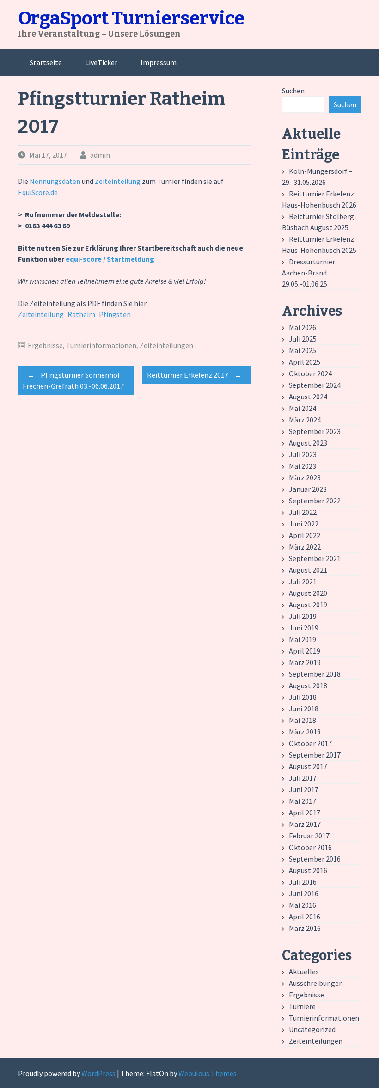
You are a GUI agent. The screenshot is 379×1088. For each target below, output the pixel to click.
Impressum (159, 62)
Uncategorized (312, 1029)
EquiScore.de (38, 192)
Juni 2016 (303, 893)
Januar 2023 (308, 489)
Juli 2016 (303, 881)
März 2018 (305, 731)
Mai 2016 (302, 905)
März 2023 (305, 477)
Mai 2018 (302, 720)
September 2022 (315, 500)
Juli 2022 (303, 512)
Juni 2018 (303, 708)
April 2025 (304, 362)
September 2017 (315, 754)
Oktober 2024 (310, 373)
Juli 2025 (303, 338)
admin (100, 154)
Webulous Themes (207, 1073)
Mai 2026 (302, 327)
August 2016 (308, 870)
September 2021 (315, 558)
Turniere (302, 1006)
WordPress (98, 1073)
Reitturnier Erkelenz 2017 (194, 374)
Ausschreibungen (316, 983)
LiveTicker (101, 62)
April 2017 (304, 812)
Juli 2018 (303, 697)
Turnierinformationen (101, 345)
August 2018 (308, 685)
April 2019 (304, 650)
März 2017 (305, 824)
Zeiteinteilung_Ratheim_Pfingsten (74, 314)
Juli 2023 (303, 454)
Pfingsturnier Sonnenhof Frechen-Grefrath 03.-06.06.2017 (73, 380)
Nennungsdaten (56, 181)
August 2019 (308, 604)
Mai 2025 (302, 350)
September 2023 (315, 431)
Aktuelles (304, 971)
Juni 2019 (303, 627)
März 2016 (305, 928)
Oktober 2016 (310, 847)
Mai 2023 (302, 466)
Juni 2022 (303, 523)
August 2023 (308, 442)
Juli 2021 (303, 581)
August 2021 (308, 570)
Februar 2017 (309, 835)
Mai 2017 (302, 801)
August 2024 (308, 396)
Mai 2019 (302, 639)
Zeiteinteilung (118, 181)
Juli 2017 (303, 777)
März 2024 (305, 419)
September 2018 (315, 673)
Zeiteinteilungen (166, 345)
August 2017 (308, 766)
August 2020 (308, 593)
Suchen (293, 90)
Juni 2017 (303, 789)
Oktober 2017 (310, 743)
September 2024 (315, 385)
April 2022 (304, 535)
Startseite (46, 62)
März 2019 (305, 662)
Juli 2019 (303, 616)
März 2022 (305, 546)
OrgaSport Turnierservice (131, 18)
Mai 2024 (302, 408)
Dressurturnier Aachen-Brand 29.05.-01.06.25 (308, 272)
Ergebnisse (45, 345)
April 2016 (304, 916)
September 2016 (315, 858)
